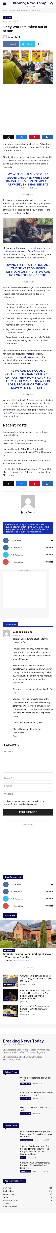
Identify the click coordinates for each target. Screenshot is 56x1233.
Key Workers (12, 413)
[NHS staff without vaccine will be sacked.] (10, 1112)
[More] (39, 44)
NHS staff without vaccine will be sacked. (36, 1108)
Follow (49, 548)
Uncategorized (9, 950)
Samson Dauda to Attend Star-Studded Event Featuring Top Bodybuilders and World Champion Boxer (27, 452)
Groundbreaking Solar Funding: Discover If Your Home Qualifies (25, 433)
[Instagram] (9, 1065)
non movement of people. (29, 386)
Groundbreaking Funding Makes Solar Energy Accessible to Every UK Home (24, 442)
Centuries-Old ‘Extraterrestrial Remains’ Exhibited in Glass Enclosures (27, 462)
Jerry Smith (15, 37)
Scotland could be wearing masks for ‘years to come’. (36, 1094)
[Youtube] (17, 1065)
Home (5, 11)
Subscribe (49, 562)
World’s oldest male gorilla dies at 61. (35, 1079)
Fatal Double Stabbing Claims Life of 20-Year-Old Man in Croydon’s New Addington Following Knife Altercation (27, 472)
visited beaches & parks (25, 357)
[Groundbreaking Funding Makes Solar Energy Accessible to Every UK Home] (10, 981)
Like (51, 540)
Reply (15, 736)
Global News (8, 1015)
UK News (12, 11)
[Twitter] (13, 1065)
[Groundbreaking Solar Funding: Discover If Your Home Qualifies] (28, 934)
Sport (6, 999)
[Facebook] (5, 1065)
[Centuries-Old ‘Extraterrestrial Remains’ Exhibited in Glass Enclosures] (10, 1011)
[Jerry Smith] (5, 37)
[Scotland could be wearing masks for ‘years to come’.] (10, 1097)
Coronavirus (25, 1084)
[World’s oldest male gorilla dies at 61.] (10, 1083)
